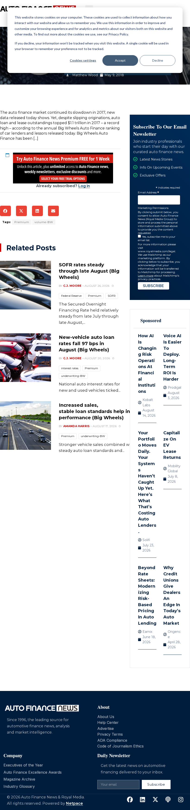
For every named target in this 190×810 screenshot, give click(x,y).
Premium (21, 222)
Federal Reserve (71, 295)
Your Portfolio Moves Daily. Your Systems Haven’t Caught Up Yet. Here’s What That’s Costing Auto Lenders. (147, 482)
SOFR (112, 295)
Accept (120, 60)
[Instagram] (181, 800)
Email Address (148, 193)
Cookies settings (83, 60)
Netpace (74, 803)
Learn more (145, 275)
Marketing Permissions (153, 208)
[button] (5, 211)
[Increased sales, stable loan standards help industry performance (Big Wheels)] (25, 425)
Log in (84, 186)
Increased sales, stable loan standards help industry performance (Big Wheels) (102, 411)
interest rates (69, 368)
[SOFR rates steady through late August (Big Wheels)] (25, 285)
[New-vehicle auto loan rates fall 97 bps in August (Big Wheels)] (25, 357)
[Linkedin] (142, 800)
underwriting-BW (73, 376)
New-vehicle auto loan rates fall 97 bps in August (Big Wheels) (86, 343)
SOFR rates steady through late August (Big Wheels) (89, 271)
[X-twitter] (155, 800)
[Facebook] (130, 800)
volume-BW (44, 222)
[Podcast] (168, 800)
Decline (157, 60)
